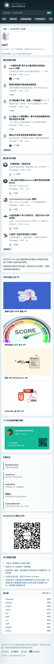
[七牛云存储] (23, 651)
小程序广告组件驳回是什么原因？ (23, 234)
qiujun (15, 205)
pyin (7, 613)
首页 (4, 19)
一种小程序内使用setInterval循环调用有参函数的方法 (29, 181)
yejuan (8, 610)
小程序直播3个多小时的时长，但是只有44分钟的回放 (29, 216)
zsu (6, 620)
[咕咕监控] (34, 651)
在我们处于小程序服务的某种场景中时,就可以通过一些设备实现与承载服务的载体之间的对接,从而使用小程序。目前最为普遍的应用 (27, 582)
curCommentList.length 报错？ (23, 199)
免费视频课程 (25, 19)
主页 (5, 29)
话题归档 (13, 19)
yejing (15, 189)
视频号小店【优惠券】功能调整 (18, 567)
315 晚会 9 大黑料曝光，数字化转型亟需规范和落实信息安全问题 (29, 117)
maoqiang (9, 599)
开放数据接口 (40, 19)
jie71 (14, 224)
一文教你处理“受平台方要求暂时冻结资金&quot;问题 (27, 67)
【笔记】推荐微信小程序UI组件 (18, 563)
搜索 (49, 13)
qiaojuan (8, 603)
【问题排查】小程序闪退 (19, 164)
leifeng (8, 631)
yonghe (15, 170)
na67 (15, 75)
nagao (15, 240)
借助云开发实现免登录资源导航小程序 (25, 135)
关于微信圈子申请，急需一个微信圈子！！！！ (29, 100)
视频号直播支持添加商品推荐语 (22, 84)
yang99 (8, 627)
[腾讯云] (14, 651)
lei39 (7, 624)
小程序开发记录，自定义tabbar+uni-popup (22, 576)
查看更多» (7, 150)
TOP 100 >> (46, 593)
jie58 (7, 617)
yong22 (8, 606)
